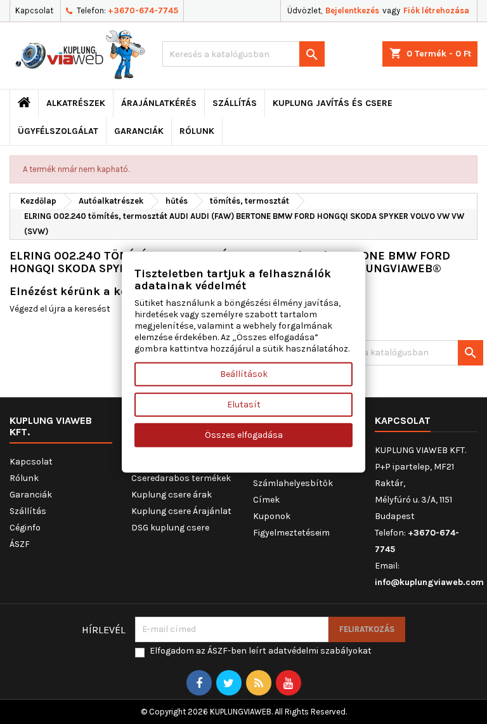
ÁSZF (20, 544)
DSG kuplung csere (170, 527)
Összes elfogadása (244, 435)
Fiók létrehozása (436, 10)
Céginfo (25, 527)
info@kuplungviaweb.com (429, 582)
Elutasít (244, 404)
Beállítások (244, 374)
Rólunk (196, 131)
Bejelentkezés (352, 10)
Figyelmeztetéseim (291, 532)
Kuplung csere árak (171, 494)
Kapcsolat (34, 10)
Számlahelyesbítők (293, 483)
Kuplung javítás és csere (333, 103)
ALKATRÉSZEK (75, 103)
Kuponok (271, 516)
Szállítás (234, 103)
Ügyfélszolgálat (58, 131)
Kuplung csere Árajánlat (181, 511)
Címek (266, 499)
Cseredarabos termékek (181, 478)
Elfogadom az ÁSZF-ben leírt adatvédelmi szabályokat (261, 650)
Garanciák (139, 131)
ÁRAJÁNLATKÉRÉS (159, 103)
